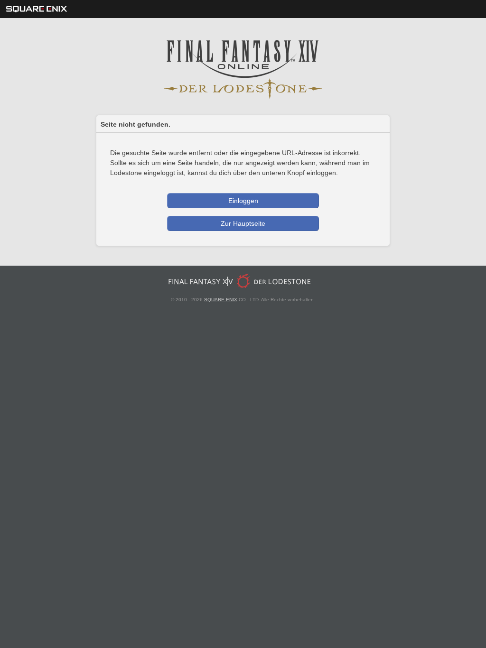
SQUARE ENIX (220, 299)
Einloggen (243, 200)
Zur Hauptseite (243, 223)
